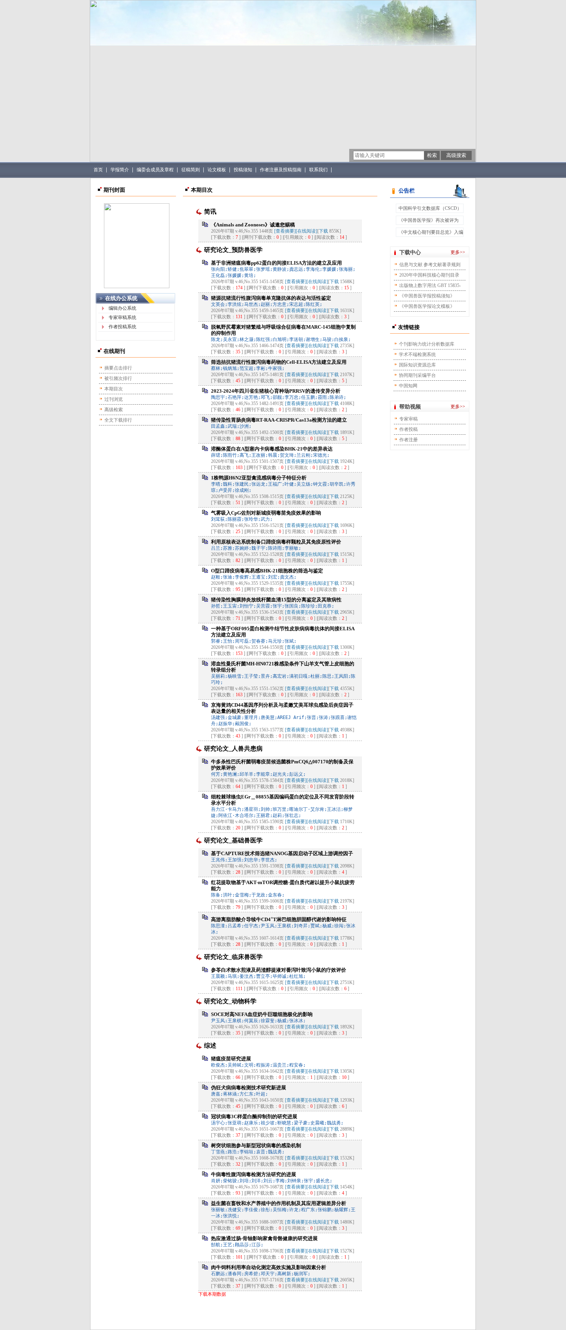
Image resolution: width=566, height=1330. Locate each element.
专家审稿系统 (122, 317)
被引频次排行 (118, 378)
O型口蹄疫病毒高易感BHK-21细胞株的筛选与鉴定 (267, 571)
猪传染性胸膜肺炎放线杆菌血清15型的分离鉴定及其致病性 (276, 600)
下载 (323, 231)
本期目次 (113, 389)
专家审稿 (408, 419)
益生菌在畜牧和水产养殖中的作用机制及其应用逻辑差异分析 (278, 1203)
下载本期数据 (212, 1294)
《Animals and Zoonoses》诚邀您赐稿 (253, 225)
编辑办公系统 (122, 308)
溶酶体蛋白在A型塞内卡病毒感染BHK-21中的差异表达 (272, 449)
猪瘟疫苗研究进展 (231, 1059)
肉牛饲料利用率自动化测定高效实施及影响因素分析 (268, 1267)
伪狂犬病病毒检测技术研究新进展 (248, 1087)
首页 (98, 169)
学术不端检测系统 (417, 354)
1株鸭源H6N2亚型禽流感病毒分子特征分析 (258, 478)
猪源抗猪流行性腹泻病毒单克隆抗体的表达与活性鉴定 (271, 298)
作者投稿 (408, 429)
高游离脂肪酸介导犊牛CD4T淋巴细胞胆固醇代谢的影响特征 (279, 919)
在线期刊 (114, 351)
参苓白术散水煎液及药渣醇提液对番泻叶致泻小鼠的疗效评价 (278, 970)
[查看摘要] (285, 231)
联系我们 (318, 169)
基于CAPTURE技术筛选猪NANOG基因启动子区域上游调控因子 (282, 853)
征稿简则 (190, 169)
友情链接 (409, 327)
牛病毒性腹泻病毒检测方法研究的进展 (253, 1174)
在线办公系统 (121, 298)
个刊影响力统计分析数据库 (426, 344)
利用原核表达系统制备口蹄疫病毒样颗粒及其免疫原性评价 (276, 542)
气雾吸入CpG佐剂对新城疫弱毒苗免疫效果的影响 (266, 513)
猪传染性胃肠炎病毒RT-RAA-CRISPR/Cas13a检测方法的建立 (279, 420)
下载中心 (410, 252)
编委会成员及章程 (155, 169)
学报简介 (120, 169)
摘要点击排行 (118, 368)
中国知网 (408, 385)
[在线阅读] (306, 231)
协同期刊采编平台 (417, 375)
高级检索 (113, 409)
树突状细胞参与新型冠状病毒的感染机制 (256, 1145)
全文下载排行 (118, 420)
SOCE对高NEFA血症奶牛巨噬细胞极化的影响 (262, 1014)
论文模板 (217, 169)
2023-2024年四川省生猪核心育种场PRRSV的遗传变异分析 (275, 391)
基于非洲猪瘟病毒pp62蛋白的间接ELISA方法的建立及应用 (276, 263)
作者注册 (408, 439)
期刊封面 (114, 190)
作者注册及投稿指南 (280, 169)
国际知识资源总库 (417, 365)
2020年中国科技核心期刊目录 (429, 275)
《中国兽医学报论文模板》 (427, 306)
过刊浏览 (113, 399)
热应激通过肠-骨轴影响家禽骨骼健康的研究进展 (264, 1238)
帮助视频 (410, 407)
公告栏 (407, 191)
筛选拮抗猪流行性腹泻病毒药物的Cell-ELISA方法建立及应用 (279, 362)
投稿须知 (243, 169)
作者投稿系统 (122, 326)
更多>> (457, 252)
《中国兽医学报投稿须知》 (427, 296)
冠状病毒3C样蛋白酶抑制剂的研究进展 (254, 1116)
